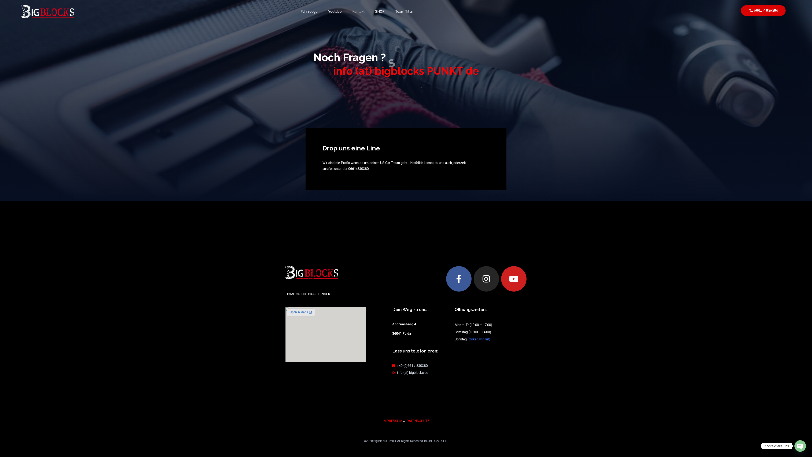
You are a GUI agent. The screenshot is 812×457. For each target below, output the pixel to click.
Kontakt (358, 12)
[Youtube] (514, 279)
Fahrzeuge (309, 12)
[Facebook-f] (459, 279)
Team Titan (404, 12)
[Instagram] (486, 279)
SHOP (380, 12)
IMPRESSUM (392, 421)
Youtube (335, 12)
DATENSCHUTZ (417, 421)
